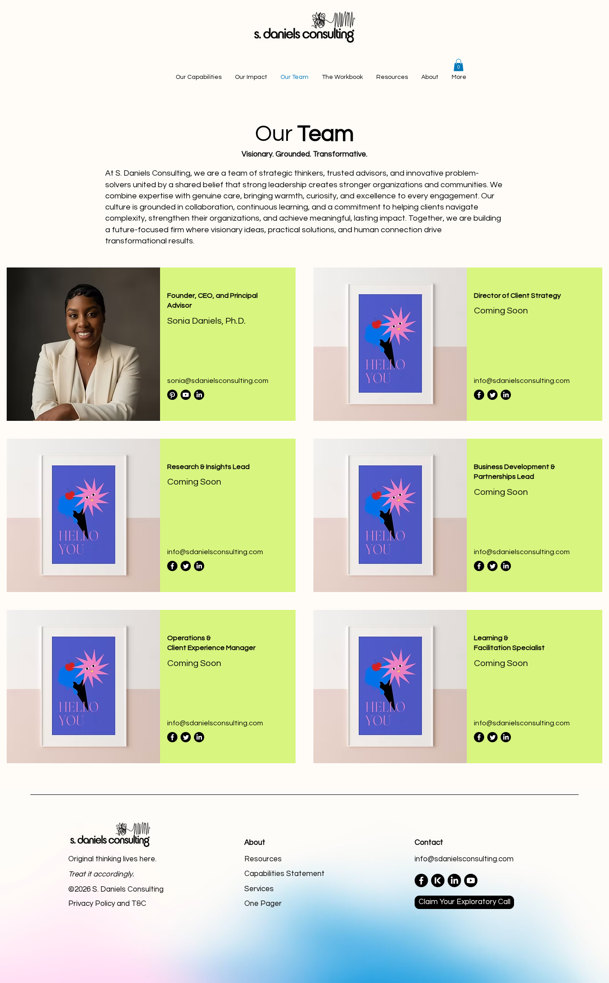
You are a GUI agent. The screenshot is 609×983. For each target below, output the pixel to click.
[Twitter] (492, 395)
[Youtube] (186, 395)
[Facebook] (479, 395)
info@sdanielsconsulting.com (522, 380)
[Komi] (437, 880)
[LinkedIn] (199, 395)
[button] (458, 65)
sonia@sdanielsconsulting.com (217, 380)
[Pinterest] (172, 395)
